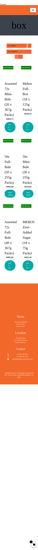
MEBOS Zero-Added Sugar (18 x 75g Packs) (29, 237)
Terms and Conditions (20, 322)
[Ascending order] (29, 46)
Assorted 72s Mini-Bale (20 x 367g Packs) (11, 99)
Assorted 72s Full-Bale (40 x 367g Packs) (11, 237)
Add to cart (9, 127)
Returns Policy (20, 326)
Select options (10, 194)
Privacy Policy (20, 324)
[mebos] (10, 7)
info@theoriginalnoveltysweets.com (22, 359)
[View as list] (21, 57)
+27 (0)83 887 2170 (22, 356)
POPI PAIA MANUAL (24, 375)
